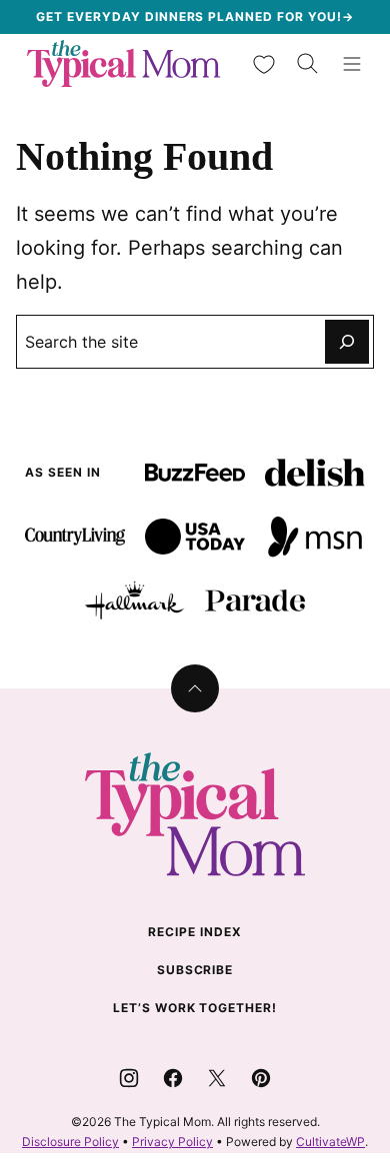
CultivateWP (330, 1141)
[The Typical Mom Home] (124, 63)
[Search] (308, 64)
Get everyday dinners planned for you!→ (194, 16)
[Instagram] (129, 1078)
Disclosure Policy (70, 1141)
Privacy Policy (172, 1141)
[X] (217, 1078)
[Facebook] (173, 1078)
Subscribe (195, 969)
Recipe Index (195, 931)
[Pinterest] (261, 1078)
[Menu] (352, 64)
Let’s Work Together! (195, 1007)
